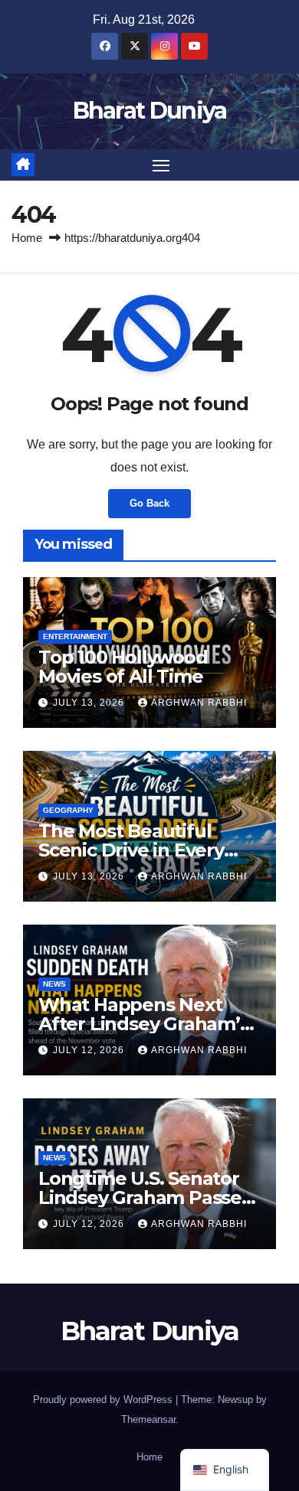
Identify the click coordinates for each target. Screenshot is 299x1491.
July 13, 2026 (90, 702)
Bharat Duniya (150, 110)
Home (27, 237)
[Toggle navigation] (161, 165)
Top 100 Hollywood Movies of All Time (123, 666)
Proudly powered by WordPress (104, 1399)
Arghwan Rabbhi (199, 702)
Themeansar (148, 1419)
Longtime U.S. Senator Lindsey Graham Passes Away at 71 (144, 1197)
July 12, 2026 (90, 1050)
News (54, 984)
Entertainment (75, 636)
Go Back (149, 503)
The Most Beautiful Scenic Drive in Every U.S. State (131, 850)
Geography (68, 810)
